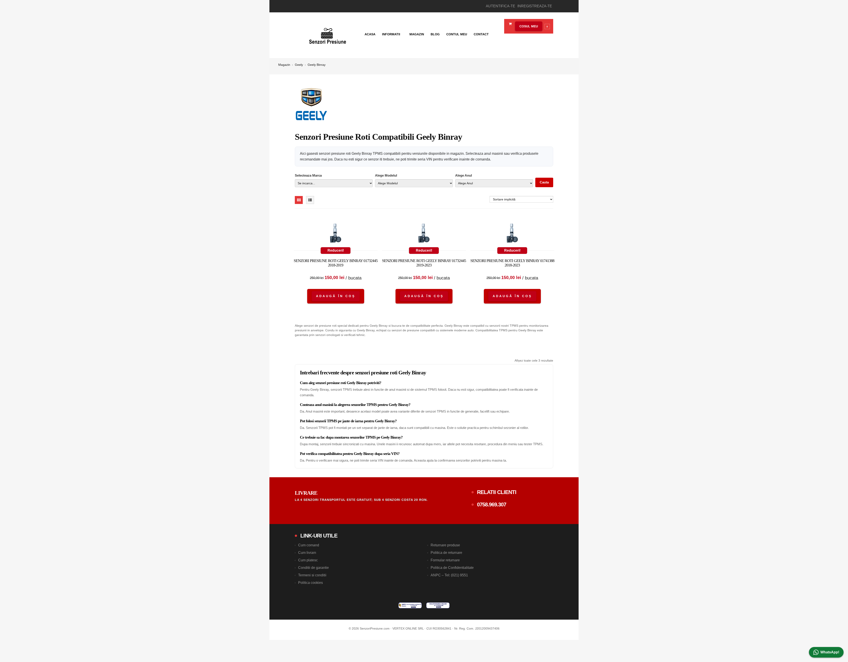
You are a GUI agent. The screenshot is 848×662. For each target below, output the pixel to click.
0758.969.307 (491, 504)
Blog (435, 34)
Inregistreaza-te (534, 6)
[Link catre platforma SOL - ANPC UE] (438, 605)
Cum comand (308, 545)
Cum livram (307, 552)
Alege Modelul (386, 175)
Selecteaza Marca (308, 175)
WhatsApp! (829, 652)
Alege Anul (463, 175)
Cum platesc (308, 560)
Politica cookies (310, 583)
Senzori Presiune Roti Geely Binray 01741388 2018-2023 (512, 262)
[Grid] (299, 200)
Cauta (544, 182)
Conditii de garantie (313, 568)
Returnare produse (445, 545)
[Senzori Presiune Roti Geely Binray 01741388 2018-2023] (512, 234)
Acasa (370, 34)
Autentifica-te (500, 6)
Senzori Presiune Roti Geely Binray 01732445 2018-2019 (336, 262)
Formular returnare (445, 560)
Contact (481, 34)
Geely (299, 64)
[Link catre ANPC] (410, 605)
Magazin (416, 34)
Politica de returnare (446, 552)
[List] (310, 200)
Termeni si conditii (312, 575)
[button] (531, 26)
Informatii (391, 34)
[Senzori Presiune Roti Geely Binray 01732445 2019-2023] (424, 234)
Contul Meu (456, 34)
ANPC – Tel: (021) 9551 (449, 575)
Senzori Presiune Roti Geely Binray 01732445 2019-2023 (424, 262)
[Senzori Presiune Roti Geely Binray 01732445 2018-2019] (336, 234)
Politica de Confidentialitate (452, 568)
